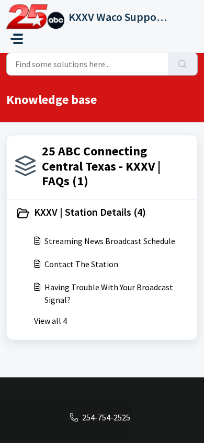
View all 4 (50, 320)
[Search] (183, 64)
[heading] (102, 213)
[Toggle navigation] (16, 38)
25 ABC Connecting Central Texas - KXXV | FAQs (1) (101, 166)
